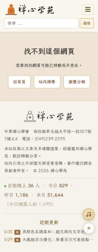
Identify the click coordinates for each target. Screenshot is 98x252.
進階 (86, 23)
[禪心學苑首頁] (41, 10)
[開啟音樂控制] (88, 214)
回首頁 (19, 82)
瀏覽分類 (76, 82)
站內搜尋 (47, 82)
